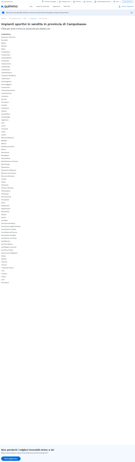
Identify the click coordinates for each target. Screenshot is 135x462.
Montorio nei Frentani (8, 173)
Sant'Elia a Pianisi (7, 250)
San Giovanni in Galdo (8, 229)
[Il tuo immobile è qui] (12, 6)
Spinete (3, 259)
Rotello (3, 215)
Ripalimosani (5, 209)
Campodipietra (6, 58)
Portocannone (6, 197)
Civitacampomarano (8, 90)
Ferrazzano (5, 102)
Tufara (3, 277)
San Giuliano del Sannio (9, 232)
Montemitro (5, 167)
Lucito (3, 132)
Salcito (3, 217)
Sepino (3, 256)
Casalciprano (5, 70)
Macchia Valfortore (7, 138)
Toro (3, 271)
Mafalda (4, 141)
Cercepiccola (5, 87)
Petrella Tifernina (7, 188)
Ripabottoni (5, 206)
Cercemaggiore (6, 84)
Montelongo (5, 164)
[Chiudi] (131, 12)
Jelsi (2, 123)
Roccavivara (5, 212)
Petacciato (4, 185)
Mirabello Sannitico (7, 146)
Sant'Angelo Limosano (8, 247)
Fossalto (4, 105)
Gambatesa (5, 108)
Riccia (3, 203)
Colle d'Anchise (6, 93)
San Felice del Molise (8, 223)
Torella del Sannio (7, 268)
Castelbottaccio (6, 73)
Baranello (4, 40)
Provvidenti (5, 200)
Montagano (5, 155)
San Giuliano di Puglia (8, 235)
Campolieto (5, 61)
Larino (3, 126)
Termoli (4, 265)
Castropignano (6, 81)
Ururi (3, 280)
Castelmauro (5, 78)
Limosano (4, 129)
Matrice (3, 144)
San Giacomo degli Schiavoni (11, 226)
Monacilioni (5, 152)
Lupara (3, 135)
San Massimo (5, 241)
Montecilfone (5, 158)
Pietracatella (5, 191)
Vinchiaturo (5, 283)
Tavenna (4, 262)
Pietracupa (5, 194)
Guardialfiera (5, 114)
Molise (3, 149)
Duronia (4, 99)
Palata (3, 182)
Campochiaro (5, 55)
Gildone (4, 111)
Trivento (4, 274)
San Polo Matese (6, 244)
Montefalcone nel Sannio (9, 161)
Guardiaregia (5, 117)
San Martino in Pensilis (9, 238)
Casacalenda (5, 67)
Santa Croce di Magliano (9, 253)
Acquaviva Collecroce (8, 37)
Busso (3, 49)
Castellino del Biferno (8, 76)
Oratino (4, 179)
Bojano (3, 43)
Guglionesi (4, 120)
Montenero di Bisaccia (8, 170)
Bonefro (4, 46)
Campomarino (6, 64)
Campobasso (6, 34)
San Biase (4, 220)
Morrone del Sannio (8, 176)
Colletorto (4, 96)
